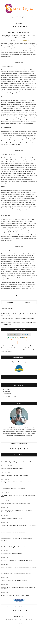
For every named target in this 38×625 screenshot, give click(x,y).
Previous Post (10, 302)
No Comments (25, 40)
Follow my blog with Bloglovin (19, 443)
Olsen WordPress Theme (14, 619)
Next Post (27, 302)
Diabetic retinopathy (7, 190)
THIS (7, 396)
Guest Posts (19, 606)
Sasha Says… (19, 616)
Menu (19, 23)
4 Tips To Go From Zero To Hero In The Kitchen (15, 595)
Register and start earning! (19, 362)
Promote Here (7, 393)
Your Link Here (7, 389)
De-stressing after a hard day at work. (12, 468)
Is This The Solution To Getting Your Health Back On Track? (18, 314)
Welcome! (10, 606)
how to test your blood (11, 85)
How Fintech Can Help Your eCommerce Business (15, 547)
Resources (28, 606)
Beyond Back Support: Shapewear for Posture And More (17, 462)
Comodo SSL (19, 624)
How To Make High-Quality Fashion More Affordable (16, 574)
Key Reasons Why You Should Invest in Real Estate (15, 503)
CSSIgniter (28, 619)
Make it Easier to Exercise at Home (11, 553)
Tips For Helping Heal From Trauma (11, 518)
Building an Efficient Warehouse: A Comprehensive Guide (17, 482)
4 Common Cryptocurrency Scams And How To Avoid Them (18, 525)
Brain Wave (11, 32)
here (22, 348)
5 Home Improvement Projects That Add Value (14, 475)
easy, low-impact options (8, 104)
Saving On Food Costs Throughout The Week (14, 580)
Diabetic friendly (20, 171)
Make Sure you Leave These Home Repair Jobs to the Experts (18, 567)
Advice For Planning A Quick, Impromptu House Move (16, 560)
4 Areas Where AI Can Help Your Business (13, 488)
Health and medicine (23, 32)
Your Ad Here (6, 391)
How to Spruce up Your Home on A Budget (13, 532)
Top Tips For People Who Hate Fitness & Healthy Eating (17, 318)
